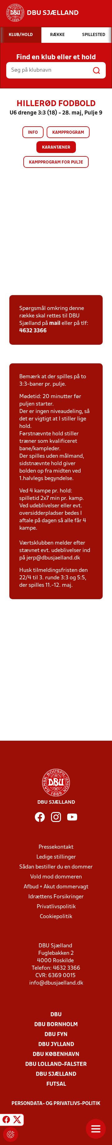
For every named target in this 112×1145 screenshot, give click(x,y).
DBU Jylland (56, 1044)
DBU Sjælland (56, 1074)
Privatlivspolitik (56, 906)
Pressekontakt (56, 847)
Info (33, 133)
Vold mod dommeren (56, 877)
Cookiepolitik (56, 916)
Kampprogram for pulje (56, 162)
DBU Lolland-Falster (56, 1064)
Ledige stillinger (56, 857)
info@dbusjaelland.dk (56, 983)
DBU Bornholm (56, 1024)
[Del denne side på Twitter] (17, 1121)
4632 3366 (33, 331)
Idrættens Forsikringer (56, 897)
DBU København (56, 1054)
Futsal (56, 1084)
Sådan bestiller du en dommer (56, 867)
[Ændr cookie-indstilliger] (10, 1134)
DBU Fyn (56, 1034)
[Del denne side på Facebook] (6, 1121)
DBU (56, 1014)
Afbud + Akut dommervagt (56, 887)
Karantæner (56, 148)
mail (54, 323)
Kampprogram (68, 133)
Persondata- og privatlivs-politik (56, 1104)
